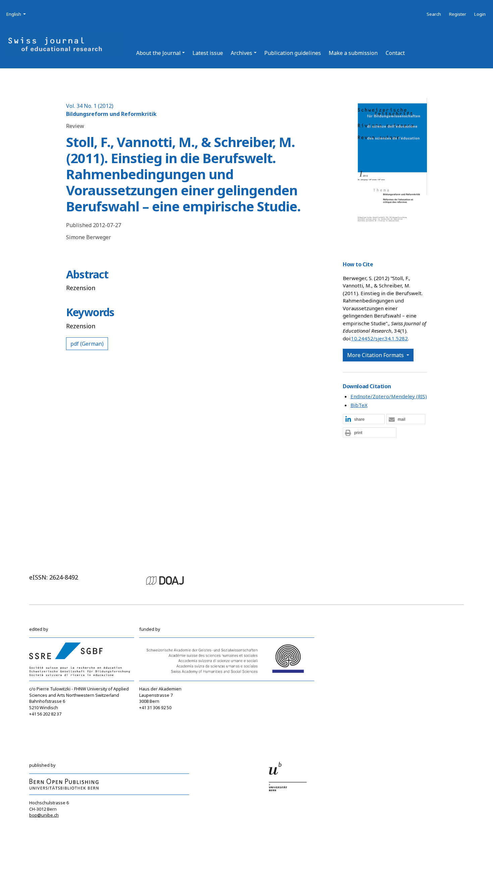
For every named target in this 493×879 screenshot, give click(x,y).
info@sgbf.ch (42, 720)
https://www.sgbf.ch (49, 726)
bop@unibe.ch (44, 815)
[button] (160, 53)
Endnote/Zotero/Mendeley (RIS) (388, 396)
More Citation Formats (376, 355)
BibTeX (359, 405)
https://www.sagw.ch (160, 727)
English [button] (16, 14)
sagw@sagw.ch (154, 721)
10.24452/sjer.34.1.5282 (379, 338)
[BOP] (64, 784)
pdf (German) (87, 343)
